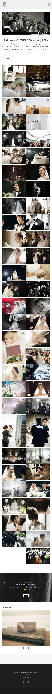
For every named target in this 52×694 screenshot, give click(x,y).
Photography (24, 61)
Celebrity (8, 61)
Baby (31, 61)
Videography (16, 61)
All (2, 61)
